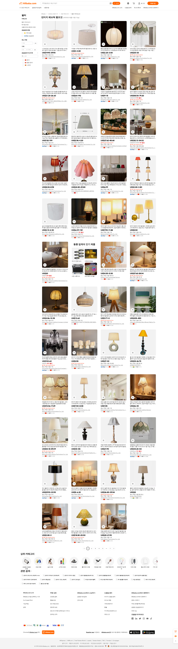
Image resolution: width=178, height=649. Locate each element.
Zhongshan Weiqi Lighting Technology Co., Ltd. (55, 144)
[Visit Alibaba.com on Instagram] (144, 618)
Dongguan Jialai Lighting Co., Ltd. (110, 56)
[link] (175, 631)
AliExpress (63, 640)
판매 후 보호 (53, 607)
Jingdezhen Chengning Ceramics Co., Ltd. (113, 497)
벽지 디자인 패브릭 (150, 579)
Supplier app (90, 632)
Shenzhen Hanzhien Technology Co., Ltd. (112, 323)
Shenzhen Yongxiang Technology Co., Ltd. (83, 144)
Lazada (89, 640)
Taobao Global (97, 640)
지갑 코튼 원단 (136, 579)
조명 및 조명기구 (53, 14)
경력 (24, 607)
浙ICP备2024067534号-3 (136, 646)
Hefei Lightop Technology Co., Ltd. (111, 453)
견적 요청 (80, 600)
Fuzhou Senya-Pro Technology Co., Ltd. (112, 191)
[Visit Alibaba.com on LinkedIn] (136, 618)
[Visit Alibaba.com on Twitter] (140, 618)
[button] (110, 3)
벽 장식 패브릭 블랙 (90, 579)
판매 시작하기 (135, 600)
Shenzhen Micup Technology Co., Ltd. (53, 411)
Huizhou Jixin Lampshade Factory (110, 277)
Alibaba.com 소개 (28, 592)
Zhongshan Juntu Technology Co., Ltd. (82, 540)
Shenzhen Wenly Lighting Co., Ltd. (140, 103)
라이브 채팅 (107, 600)
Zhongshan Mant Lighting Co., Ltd (51, 496)
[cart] (134, 3)
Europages (116, 640)
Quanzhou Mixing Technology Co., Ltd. (141, 58)
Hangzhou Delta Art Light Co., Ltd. (110, 99)
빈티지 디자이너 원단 (70, 575)
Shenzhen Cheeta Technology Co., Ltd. (112, 365)
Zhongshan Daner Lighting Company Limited (113, 146)
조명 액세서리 (65, 14)
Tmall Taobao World (79, 640)
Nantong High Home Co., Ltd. (109, 234)
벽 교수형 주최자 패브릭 (107, 579)
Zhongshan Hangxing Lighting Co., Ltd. (53, 234)
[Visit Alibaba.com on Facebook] (132, 618)
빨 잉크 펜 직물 (44, 583)
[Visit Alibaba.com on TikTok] (151, 618)
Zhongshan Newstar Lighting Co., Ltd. (140, 454)
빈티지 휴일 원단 (46, 579)
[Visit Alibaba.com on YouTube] (147, 618)
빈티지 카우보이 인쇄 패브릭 (52, 575)
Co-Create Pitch (28, 600)
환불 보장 (53, 600)
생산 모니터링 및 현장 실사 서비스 (60, 611)
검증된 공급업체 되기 (137, 607)
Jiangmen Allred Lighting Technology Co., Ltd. (143, 147)
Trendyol (108, 640)
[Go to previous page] (84, 548)
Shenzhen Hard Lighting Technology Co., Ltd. (55, 454)
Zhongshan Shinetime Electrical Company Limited (55, 368)
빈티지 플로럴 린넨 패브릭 (122, 575)
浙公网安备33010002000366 (119, 646)
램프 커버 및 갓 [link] (76, 14)
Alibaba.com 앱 (106, 632)
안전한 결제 (53, 596)
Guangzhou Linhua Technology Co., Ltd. (82, 236)
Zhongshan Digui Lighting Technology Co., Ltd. (143, 192)
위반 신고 (107, 614)
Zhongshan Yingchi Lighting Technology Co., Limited (55, 280)
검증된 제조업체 (82, 596)
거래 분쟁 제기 (108, 603)
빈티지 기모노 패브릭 (61, 579)
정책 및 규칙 (53, 614)
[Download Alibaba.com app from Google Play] (148, 632)
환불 (105, 607)
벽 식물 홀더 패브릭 (123, 579)
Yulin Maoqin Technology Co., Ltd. (110, 539)
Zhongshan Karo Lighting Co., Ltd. (81, 366)
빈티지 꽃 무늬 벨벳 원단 (141, 575)
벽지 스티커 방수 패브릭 (30, 583)
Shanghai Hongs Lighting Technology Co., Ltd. (114, 410)
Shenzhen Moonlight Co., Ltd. (138, 279)
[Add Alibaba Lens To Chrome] (48, 632)
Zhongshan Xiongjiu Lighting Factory (140, 410)
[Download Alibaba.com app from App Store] (134, 632)
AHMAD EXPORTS (135, 365)
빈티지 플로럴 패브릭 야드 (87, 575)
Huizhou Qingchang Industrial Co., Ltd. (82, 56)
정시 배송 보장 (54, 603)
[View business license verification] (106, 646)
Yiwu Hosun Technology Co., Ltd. (80, 410)
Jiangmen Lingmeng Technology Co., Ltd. (54, 191)
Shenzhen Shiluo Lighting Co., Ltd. (139, 234)
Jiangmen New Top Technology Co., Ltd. (82, 496)
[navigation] (30, 281)
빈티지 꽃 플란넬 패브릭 (105, 575)
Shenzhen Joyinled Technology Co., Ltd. (53, 56)
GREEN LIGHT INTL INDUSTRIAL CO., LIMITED (55, 101)
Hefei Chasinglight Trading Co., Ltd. (52, 540)
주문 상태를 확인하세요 (138, 603)
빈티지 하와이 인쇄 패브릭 (30, 579)
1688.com (70, 640)
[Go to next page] (114, 548)
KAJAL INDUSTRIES (135, 496)
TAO (103, 640)
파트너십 (134, 611)
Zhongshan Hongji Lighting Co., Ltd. (81, 99)
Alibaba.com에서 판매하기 (139, 596)
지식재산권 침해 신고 (110, 611)
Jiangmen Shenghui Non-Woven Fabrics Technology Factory (143, 322)
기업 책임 (26, 603)
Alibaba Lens (33, 632)
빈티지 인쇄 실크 (76, 579)
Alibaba (43, 14)
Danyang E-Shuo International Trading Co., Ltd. (84, 453)
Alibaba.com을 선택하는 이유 (31, 596)
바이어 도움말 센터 (109, 596)
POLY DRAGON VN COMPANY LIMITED (82, 191)
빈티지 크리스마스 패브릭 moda (32, 575)
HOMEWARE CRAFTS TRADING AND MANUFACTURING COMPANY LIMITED (84, 322)
